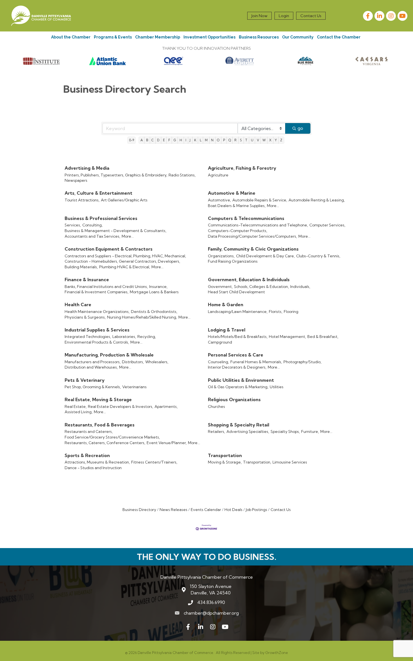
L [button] (200, 140)
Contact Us (310, 15)
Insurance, (158, 286)
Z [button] (281, 140)
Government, (220, 286)
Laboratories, (124, 336)
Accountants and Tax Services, (92, 236)
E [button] (164, 140)
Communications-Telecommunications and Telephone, (258, 225)
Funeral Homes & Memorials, (256, 362)
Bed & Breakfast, (322, 336)
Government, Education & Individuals (249, 279)
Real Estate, (76, 406)
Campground (220, 342)
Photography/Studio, (302, 362)
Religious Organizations (234, 399)
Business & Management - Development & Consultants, (115, 230)
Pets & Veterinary (85, 380)
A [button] (141, 140)
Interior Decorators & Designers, (237, 367)
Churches (216, 406)
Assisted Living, (78, 412)
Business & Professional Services (101, 218)
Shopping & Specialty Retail (238, 425)
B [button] (147, 140)
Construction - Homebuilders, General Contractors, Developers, (122, 261)
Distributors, (133, 362)
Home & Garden (225, 304)
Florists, (275, 311)
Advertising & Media (87, 168)
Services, (73, 225)
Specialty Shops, (285, 431)
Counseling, (218, 362)
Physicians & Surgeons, (85, 317)
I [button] (185, 140)
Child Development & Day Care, (265, 256)
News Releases (173, 509)
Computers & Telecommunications (246, 218)
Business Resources (259, 37)
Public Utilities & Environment (241, 380)
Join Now (259, 15)
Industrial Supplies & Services (97, 330)
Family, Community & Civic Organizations (253, 249)
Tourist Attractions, (82, 200)
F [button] (169, 140)
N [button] (212, 140)
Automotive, (219, 200)
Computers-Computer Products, (237, 230)
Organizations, (221, 256)
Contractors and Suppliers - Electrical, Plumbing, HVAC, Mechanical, (125, 256)
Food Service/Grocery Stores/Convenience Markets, (112, 437)
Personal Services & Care (235, 355)
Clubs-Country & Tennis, (318, 256)
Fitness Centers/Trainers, (154, 462)
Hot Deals (233, 509)
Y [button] (276, 140)
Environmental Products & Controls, (97, 342)
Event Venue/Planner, (167, 442)
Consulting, (92, 225)
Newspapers (76, 180)
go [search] (300, 128)
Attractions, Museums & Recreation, (97, 462)
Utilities (276, 387)
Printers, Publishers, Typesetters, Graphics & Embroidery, (116, 175)
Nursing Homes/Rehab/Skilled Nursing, (142, 317)
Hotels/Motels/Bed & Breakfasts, (237, 336)
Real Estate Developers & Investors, (120, 406)
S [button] (241, 140)
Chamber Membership (157, 37)
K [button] (195, 140)
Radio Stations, (182, 175)
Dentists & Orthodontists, (154, 311)
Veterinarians (134, 387)
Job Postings (256, 509)
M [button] (206, 140)
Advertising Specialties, (247, 431)
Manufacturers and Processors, (93, 362)
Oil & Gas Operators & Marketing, (238, 387)
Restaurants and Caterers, (89, 431)
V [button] (258, 140)
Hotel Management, (287, 336)
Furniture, (310, 431)
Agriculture (218, 175)
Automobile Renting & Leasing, (317, 200)
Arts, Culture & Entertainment (98, 193)
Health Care (78, 304)
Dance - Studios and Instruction (93, 467)
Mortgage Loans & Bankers (154, 292)
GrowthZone (276, 652)
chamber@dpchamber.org (211, 613)
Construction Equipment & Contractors (109, 249)
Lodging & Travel (226, 330)
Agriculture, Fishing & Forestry (242, 168)
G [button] (175, 140)
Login (284, 15)
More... (273, 205)
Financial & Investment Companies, (96, 292)
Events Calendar (206, 509)
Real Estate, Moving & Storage (98, 399)
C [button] (152, 140)
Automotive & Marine (231, 193)
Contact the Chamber (338, 37)
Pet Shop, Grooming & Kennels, (93, 387)
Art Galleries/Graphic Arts (124, 200)
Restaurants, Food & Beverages (100, 425)
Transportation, (257, 462)
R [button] (235, 140)
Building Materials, (81, 267)
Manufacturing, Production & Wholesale (109, 355)
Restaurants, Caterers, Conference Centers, (105, 442)
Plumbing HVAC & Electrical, (124, 267)
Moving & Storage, (225, 462)
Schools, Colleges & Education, (261, 286)
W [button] (264, 140)
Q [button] (229, 140)
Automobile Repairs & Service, (259, 200)
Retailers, (216, 431)
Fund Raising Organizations (233, 261)
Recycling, (146, 336)
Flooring (291, 311)
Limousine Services (290, 462)
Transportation (225, 455)
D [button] (158, 140)
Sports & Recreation (87, 455)
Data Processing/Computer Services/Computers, (252, 236)
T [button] (246, 140)
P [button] (224, 140)
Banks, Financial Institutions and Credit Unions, (106, 286)
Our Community (298, 37)
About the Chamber (70, 37)
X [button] (270, 140)
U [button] (252, 140)
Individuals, (300, 286)
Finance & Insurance (87, 279)
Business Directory (139, 509)
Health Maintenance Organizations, (97, 311)
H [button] (181, 140)
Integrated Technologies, (88, 336)
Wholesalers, (156, 362)
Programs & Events (113, 37)
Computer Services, (327, 225)
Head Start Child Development (236, 292)
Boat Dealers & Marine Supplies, (237, 205)
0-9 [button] (131, 140)
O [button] (218, 140)
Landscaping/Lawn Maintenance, (237, 311)
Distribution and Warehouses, (91, 367)
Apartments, (166, 406)
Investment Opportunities (209, 37)
